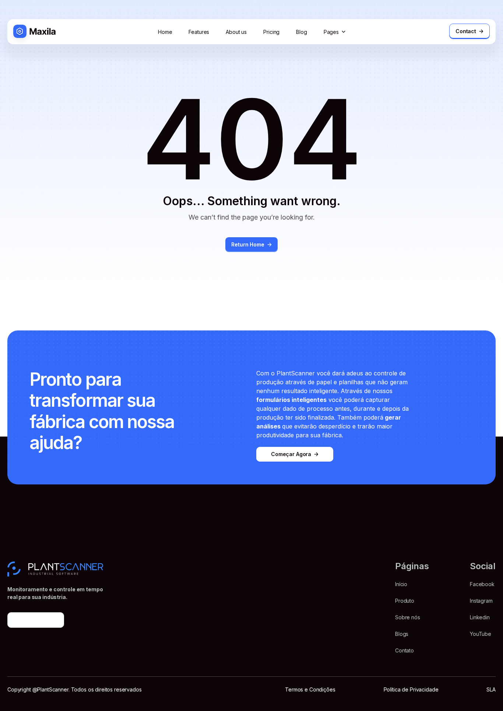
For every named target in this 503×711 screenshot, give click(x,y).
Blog (301, 32)
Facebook (482, 584)
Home (165, 32)
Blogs (401, 634)
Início (401, 584)
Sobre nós (407, 617)
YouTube (480, 634)
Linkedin (480, 617)
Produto (404, 601)
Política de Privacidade (411, 689)
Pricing (271, 32)
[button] (335, 31)
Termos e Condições (310, 689)
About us (236, 32)
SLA (491, 689)
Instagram (481, 601)
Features (199, 32)
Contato (404, 650)
